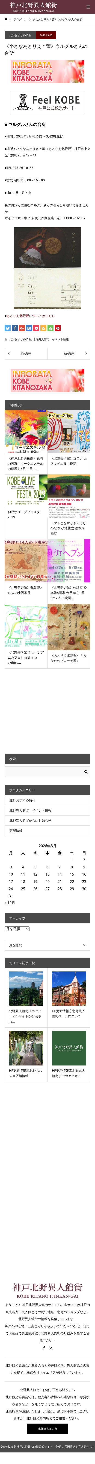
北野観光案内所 (47, 1429)
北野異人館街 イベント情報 (51, 339)
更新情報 (15, 830)
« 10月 (10, 902)
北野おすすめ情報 (20, 35)
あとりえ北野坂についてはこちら (30, 315)
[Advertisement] (39, 710)
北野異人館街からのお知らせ (30, 820)
